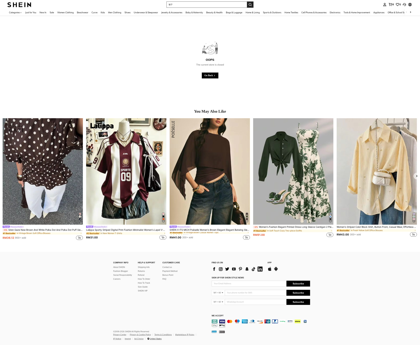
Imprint (128, 339)
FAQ (164, 279)
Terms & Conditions (163, 335)
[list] (238, 269)
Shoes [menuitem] (127, 12)
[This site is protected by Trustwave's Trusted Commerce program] (214, 331)
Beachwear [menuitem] (82, 12)
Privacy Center (119, 335)
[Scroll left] (406, 12)
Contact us (167, 267)
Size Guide (143, 287)
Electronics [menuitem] (335, 12)
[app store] (269, 270)
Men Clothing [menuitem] (114, 12)
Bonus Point (167, 275)
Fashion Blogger (120, 271)
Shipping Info (144, 267)
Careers (116, 279)
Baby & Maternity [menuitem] (194, 12)
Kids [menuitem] (103, 12)
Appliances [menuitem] (378, 12)
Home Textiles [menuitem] (291, 12)
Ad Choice (139, 339)
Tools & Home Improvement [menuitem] (357, 12)
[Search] (250, 4)
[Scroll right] (410, 12)
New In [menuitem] (43, 12)
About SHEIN (119, 267)
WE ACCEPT (217, 316)
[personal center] (385, 5)
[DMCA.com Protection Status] (222, 331)
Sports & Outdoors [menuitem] (272, 12)
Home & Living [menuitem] (253, 12)
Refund (141, 275)
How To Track (144, 283)
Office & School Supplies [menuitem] (399, 12)
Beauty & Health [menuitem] (214, 12)
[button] (404, 5)
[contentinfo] (261, 323)
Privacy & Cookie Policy (140, 335)
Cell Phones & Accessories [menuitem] (313, 12)
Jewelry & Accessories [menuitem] (171, 12)
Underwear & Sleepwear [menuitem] (146, 12)
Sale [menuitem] (52, 12)
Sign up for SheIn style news (228, 278)
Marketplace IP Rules (184, 335)
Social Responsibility (122, 275)
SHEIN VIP (142, 291)
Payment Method (170, 271)
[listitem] (43, 179)
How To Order (144, 279)
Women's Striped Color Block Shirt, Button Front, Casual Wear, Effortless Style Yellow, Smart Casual (377, 227)
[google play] (276, 270)
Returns (141, 271)
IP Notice (117, 339)
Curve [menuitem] (94, 12)
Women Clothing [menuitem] (65, 12)
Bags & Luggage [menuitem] (234, 12)
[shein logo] (19, 4)
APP (269, 263)
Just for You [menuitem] (30, 12)
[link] (391, 4)
